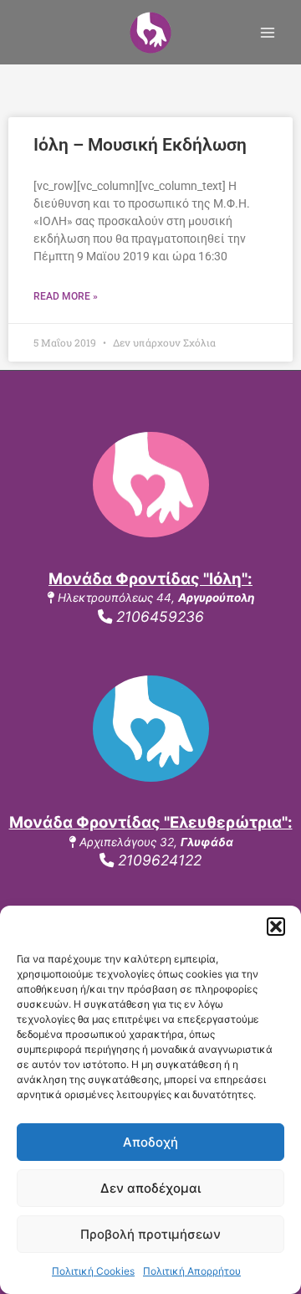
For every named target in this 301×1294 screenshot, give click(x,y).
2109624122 (158, 860)
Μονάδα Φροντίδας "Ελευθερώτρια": (151, 822)
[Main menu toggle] (268, 32)
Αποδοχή (150, 1142)
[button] (276, 926)
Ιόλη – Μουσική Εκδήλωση (140, 145)
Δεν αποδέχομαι (150, 1188)
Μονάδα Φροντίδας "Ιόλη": (150, 578)
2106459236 (158, 616)
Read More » (65, 296)
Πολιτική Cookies (93, 1271)
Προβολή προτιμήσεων (150, 1234)
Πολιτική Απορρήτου (192, 1271)
